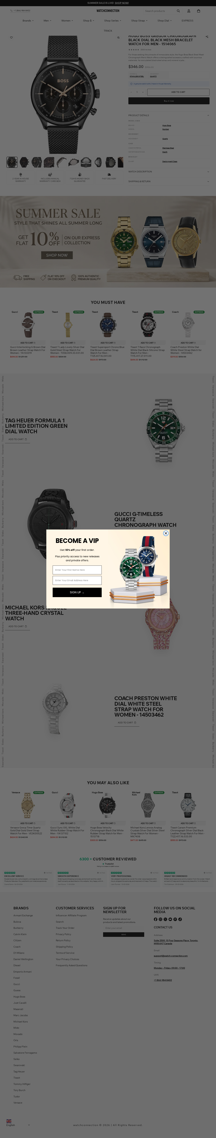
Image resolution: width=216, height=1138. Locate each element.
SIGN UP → (77, 592)
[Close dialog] (165, 533)
